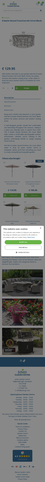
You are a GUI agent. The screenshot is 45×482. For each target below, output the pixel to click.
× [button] (40, 228)
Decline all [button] (23, 247)
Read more (31, 237)
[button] (22, 252)
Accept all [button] (23, 242)
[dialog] (22, 241)
